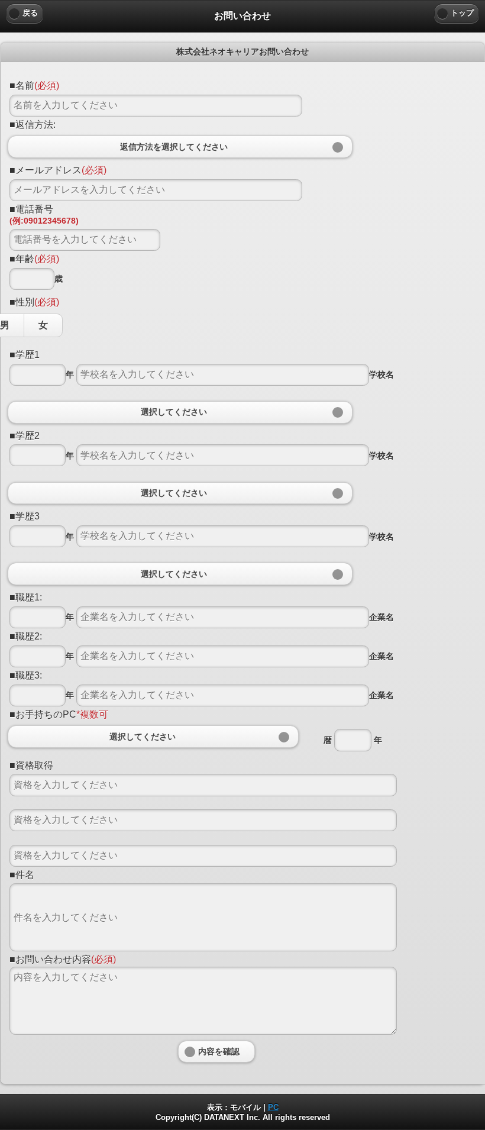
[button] (180, 412)
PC (273, 1107)
